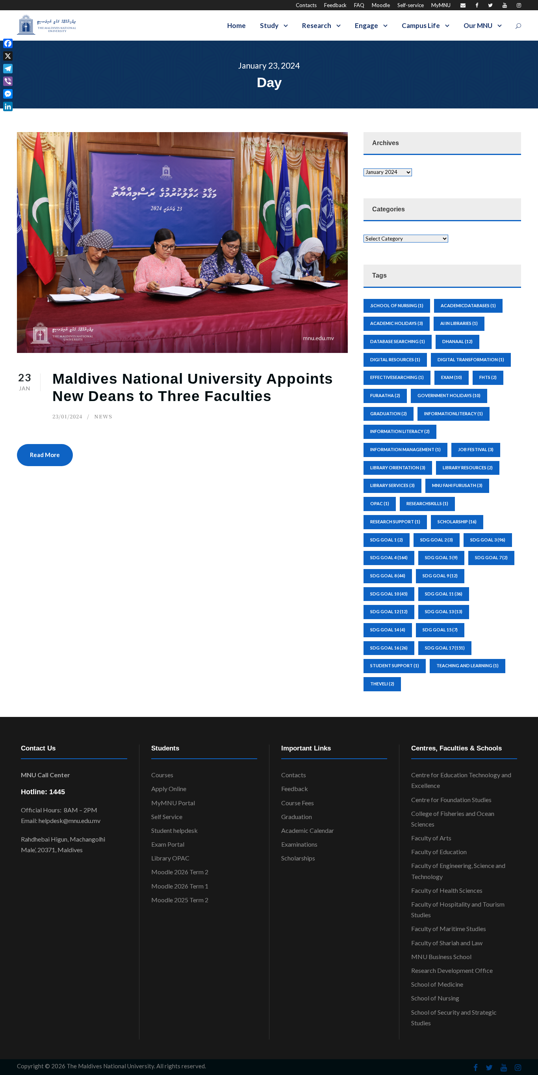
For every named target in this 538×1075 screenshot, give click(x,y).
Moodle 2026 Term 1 (179, 886)
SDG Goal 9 (440, 575)
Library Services (392, 485)
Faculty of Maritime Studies (448, 928)
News (103, 416)
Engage (366, 25)
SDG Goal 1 (386, 539)
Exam (451, 377)
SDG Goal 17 (445, 647)
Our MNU (478, 25)
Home (236, 25)
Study (269, 25)
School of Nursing (435, 998)
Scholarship (457, 521)
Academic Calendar (307, 830)
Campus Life (421, 25)
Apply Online (168, 788)
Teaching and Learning (467, 665)
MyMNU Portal (173, 802)
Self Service (166, 816)
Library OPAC (170, 858)
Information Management (405, 449)
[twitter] (490, 5)
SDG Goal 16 (389, 647)
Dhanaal (457, 341)
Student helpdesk (174, 830)
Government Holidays (448, 395)
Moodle (381, 5)
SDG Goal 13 (443, 611)
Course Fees (297, 802)
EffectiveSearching (397, 377)
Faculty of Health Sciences (446, 890)
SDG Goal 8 (387, 575)
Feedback (335, 5)
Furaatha (385, 395)
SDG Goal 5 (441, 557)
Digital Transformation (471, 359)
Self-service (410, 5)
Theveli (382, 683)
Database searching (397, 341)
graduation (388, 413)
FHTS (488, 377)
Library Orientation (397, 467)
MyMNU (441, 5)
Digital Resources (395, 359)
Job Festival (475, 449)
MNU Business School (441, 956)
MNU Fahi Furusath (457, 485)
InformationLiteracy (453, 413)
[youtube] (505, 5)
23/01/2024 (67, 416)
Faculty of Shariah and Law (446, 942)
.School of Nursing (396, 305)
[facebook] (476, 5)
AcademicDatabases (468, 305)
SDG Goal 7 (491, 557)
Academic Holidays (396, 323)
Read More (45, 454)
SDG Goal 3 (487, 539)
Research (316, 25)
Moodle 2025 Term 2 (179, 899)
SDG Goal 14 (387, 629)
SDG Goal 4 (389, 557)
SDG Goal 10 (389, 593)
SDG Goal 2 (436, 539)
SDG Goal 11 (443, 593)
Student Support (394, 665)
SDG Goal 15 (440, 629)
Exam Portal (167, 844)
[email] (463, 5)
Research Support (395, 521)
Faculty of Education (439, 851)
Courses (162, 774)
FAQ (359, 5)
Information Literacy (400, 431)
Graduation (296, 816)
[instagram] (519, 5)
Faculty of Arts (431, 838)
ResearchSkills (427, 503)
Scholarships (298, 858)
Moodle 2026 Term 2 (179, 871)
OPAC (379, 503)
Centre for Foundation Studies (451, 799)
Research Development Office (452, 970)
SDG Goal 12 (389, 611)
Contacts (306, 5)
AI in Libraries (459, 323)
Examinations (299, 844)
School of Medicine (437, 984)
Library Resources (468, 467)
